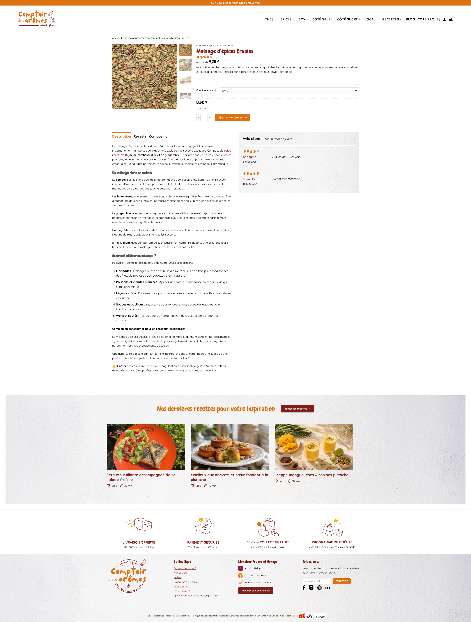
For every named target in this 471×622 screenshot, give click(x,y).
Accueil (116, 38)
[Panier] (451, 19)
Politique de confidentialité (178, 615)
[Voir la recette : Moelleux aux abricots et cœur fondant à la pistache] (230, 447)
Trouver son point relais (256, 590)
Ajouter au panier (230, 117)
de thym (126, 155)
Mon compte (181, 586)
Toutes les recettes (296, 408)
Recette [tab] (140, 136)
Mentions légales (220, 615)
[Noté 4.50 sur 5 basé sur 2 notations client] (277, 57)
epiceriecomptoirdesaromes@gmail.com (196, 595)
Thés (269, 19)
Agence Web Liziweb (268, 615)
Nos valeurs (180, 572)
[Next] (171, 76)
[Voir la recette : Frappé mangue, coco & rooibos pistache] (314, 447)
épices (286, 19)
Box (301, 19)
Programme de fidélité (186, 581)
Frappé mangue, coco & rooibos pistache (311, 474)
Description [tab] (121, 136)
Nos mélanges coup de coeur (140, 38)
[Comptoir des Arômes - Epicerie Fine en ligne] (36, 19)
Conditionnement (206, 90)
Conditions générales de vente (243, 615)
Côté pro (426, 19)
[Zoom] (117, 104)
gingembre (172, 155)
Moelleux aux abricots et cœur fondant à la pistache (229, 477)
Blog (410, 19)
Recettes (390, 19)
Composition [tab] (159, 136)
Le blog (178, 577)
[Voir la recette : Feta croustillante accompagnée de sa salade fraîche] (146, 447)
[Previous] (118, 76)
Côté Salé (321, 19)
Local (370, 19)
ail (155, 155)
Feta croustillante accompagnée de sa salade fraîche (141, 477)
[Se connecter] (444, 19)
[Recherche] (438, 19)
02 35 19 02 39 (182, 590)
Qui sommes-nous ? (185, 568)
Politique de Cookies (201, 615)
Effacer (354, 84)
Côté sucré (347, 19)
